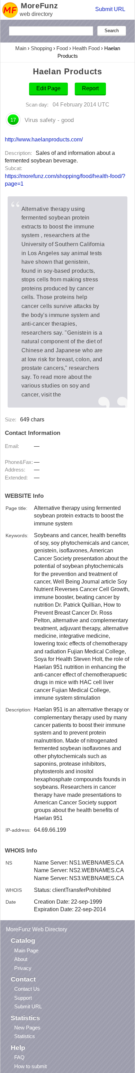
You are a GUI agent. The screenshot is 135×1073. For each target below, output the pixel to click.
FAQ (19, 1057)
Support (23, 998)
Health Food (86, 48)
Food (62, 48)
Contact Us (27, 989)
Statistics (24, 1036)
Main (20, 48)
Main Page (26, 950)
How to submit (30, 1066)
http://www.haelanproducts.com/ (44, 139)
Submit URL (110, 9)
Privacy (23, 968)
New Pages (27, 1027)
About (20, 959)
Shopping (41, 48)
